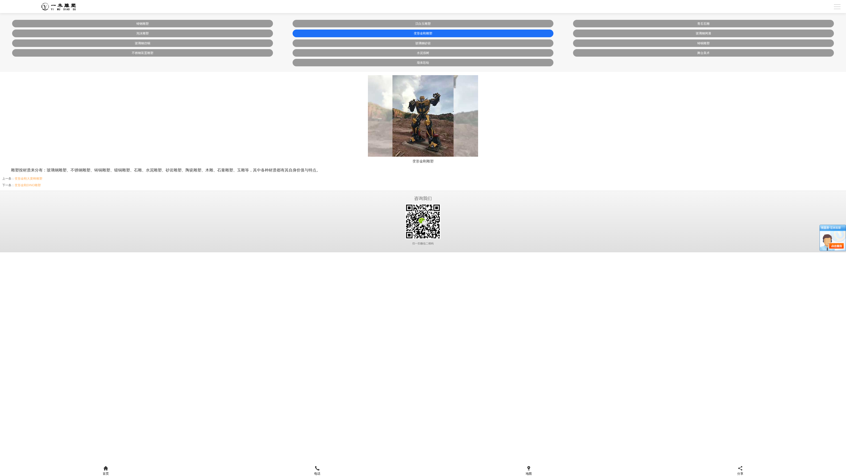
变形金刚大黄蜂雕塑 (28, 178)
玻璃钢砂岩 (423, 43)
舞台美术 (703, 53)
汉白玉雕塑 (423, 23)
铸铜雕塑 (703, 43)
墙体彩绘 (423, 62)
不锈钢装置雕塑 (142, 53)
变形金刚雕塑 (423, 33)
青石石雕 (703, 23)
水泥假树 (423, 53)
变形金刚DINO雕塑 (28, 185)
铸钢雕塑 (142, 23)
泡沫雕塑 (142, 33)
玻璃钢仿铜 (142, 43)
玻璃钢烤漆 (703, 33)
